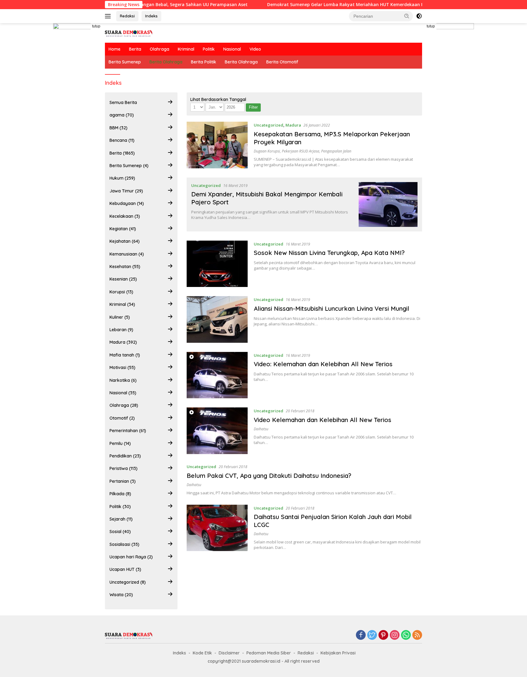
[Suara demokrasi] (129, 32)
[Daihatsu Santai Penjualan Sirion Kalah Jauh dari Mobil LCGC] (217, 528)
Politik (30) (120, 506)
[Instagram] (395, 635)
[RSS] (417, 635)
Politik (209, 49)
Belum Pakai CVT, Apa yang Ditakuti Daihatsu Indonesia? (269, 475)
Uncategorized (268, 125)
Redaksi (127, 15)
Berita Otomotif (282, 62)
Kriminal (186, 49)
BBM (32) (118, 128)
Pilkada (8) (120, 493)
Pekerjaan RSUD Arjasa (300, 151)
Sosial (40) (120, 531)
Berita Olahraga (165, 62)
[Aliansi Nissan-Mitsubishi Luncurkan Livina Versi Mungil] (217, 319)
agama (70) (121, 115)
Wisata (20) (121, 594)
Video (255, 49)
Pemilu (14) (120, 443)
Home (114, 49)
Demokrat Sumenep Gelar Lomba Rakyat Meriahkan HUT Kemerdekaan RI (326, 4)
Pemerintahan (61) (127, 430)
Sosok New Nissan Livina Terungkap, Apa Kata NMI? (329, 252)
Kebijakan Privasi (338, 653)
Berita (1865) (122, 153)
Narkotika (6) (123, 380)
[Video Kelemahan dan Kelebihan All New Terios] (217, 430)
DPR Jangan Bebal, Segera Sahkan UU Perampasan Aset (168, 4)
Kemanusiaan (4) (126, 254)
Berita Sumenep (125, 62)
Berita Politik (203, 62)
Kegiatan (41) (122, 228)
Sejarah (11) (121, 519)
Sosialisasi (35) (124, 544)
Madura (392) (123, 342)
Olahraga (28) (123, 405)
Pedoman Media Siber (268, 653)
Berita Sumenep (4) (129, 165)
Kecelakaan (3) (124, 216)
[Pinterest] (383, 635)
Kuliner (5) (119, 317)
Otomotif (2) (122, 418)
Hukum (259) (122, 178)
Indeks (151, 15)
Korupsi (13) (121, 292)
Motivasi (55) (122, 367)
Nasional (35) (122, 393)
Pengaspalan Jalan (336, 151)
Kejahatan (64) (124, 241)
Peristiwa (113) (123, 468)
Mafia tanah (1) (124, 355)
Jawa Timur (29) (126, 191)
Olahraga (159, 49)
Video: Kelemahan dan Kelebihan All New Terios (323, 364)
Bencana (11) (121, 140)
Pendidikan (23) (125, 456)
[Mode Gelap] (419, 16)
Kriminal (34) (122, 304)
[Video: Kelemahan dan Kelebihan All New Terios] (217, 375)
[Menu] (109, 16)
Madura (293, 125)
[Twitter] (372, 635)
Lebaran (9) (121, 329)
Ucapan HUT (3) (125, 569)
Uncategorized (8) (127, 582)
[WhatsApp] (406, 635)
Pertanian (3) (122, 481)
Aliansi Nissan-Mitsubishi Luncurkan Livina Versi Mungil (331, 308)
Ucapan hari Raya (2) (131, 557)
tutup (96, 26)
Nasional (232, 49)
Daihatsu (261, 429)
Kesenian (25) (123, 279)
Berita (135, 49)
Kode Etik (202, 653)
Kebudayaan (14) (126, 203)
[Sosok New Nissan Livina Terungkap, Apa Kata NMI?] (217, 264)
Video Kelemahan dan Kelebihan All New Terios (322, 420)
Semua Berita (123, 102)
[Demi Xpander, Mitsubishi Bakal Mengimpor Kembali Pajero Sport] (388, 204)
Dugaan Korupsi (267, 151)
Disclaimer (229, 653)
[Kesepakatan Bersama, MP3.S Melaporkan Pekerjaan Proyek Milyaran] (217, 145)
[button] (407, 16)
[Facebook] (361, 635)
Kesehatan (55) (124, 266)
